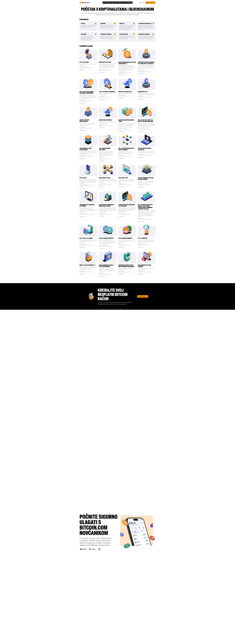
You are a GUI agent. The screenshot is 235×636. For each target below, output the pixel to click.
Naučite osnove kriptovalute (84, 120)
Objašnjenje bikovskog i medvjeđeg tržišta (106, 205)
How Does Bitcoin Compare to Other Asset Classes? (146, 62)
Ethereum (102, 23)
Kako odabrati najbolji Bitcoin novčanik (106, 265)
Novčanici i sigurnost (144, 34)
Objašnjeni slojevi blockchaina (86, 149)
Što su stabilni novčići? (106, 238)
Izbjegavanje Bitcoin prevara (144, 265)
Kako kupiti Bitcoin (105, 62)
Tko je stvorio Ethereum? (107, 92)
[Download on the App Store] (84, 549)
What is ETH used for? (125, 92)
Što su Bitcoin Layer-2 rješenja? (145, 149)
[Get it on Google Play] (93, 549)
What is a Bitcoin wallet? (87, 265)
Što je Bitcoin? (84, 62)
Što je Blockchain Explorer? (104, 149)
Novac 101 (121, 23)
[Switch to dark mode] (141, 2)
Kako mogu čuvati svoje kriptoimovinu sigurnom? (126, 265)
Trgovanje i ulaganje (106, 34)
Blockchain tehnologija (145, 23)
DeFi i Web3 (83, 34)
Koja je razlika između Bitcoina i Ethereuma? (87, 92)
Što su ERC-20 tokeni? (86, 238)
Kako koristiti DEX (104, 178)
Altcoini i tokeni (123, 34)
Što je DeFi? (83, 178)
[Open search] (143, 2)
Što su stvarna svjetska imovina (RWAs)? (145, 178)
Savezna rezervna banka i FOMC (126, 120)
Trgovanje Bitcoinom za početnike (87, 205)
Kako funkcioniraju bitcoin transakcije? (127, 62)
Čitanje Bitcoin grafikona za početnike (126, 205)
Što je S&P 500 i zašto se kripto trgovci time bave (145, 120)
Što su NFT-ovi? (123, 178)
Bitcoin (83, 23)
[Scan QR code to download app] (99, 549)
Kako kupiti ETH (142, 92)
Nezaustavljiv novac (105, 120)
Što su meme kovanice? (125, 238)
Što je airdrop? (143, 238)
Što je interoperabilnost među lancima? (126, 149)
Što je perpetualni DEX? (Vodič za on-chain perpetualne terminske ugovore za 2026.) (145, 207)
